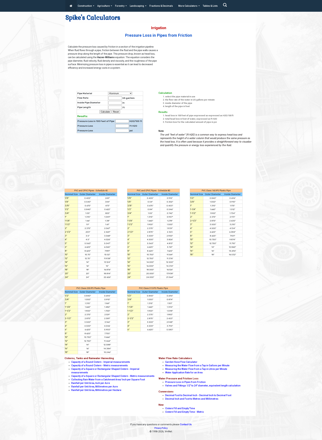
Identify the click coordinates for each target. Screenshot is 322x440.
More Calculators (187, 6)
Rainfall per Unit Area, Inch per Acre (90, 383)
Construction (85, 6)
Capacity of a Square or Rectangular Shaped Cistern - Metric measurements (112, 376)
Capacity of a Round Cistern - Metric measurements (99, 365)
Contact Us (186, 424)
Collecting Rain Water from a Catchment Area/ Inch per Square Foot (108, 379)
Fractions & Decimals (161, 6)
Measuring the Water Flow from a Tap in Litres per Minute (196, 369)
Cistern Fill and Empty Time (180, 408)
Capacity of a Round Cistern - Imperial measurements (100, 362)
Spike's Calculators (92, 17)
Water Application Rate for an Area (184, 372)
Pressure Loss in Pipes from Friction (185, 382)
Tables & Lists (210, 6)
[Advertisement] (209, 67)
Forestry (119, 6)
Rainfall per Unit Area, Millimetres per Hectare (96, 390)
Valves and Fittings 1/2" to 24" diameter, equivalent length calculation (202, 385)
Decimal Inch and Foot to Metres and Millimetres (191, 398)
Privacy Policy (161, 428)
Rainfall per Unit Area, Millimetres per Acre (94, 386)
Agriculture (103, 6)
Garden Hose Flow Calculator (181, 362)
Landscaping (137, 6)
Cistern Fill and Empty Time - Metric (184, 412)
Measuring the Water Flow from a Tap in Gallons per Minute (197, 365)
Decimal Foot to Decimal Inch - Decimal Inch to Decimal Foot (198, 395)
